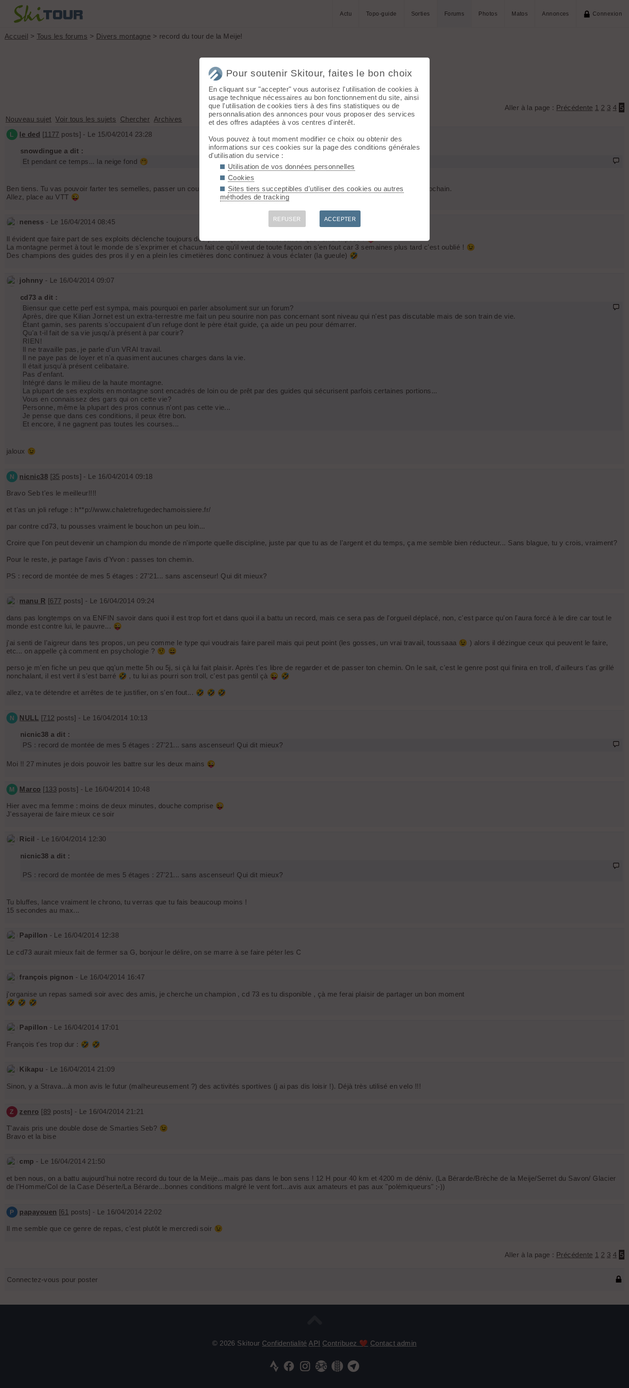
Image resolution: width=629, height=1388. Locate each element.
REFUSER (287, 219)
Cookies (241, 177)
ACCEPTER (340, 219)
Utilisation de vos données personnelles (291, 166)
